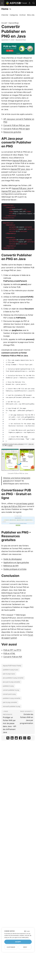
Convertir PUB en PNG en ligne (16, 129)
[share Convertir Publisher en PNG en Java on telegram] (28, 738)
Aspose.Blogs (13, 23)
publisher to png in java (10, 670)
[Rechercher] (33, 3)
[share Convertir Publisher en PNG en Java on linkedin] (12, 738)
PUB (13, 61)
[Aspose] (13, 3)
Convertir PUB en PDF (12, 657)
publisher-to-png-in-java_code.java (13, 444)
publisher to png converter (11, 698)
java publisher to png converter (13, 678)
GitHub (10, 445)
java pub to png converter (11, 682)
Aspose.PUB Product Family (12, 665)
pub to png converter (10, 702)
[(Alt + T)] (10, 9)
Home (4, 8)
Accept (18, 942)
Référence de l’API (10, 566)
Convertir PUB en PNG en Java (16, 125)
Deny (25, 947)
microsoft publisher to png (11, 706)
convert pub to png (9, 694)
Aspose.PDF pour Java (20, 169)
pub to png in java (9, 674)
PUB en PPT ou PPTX (12, 650)
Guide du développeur (12, 559)
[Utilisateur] (30, 3)
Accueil (4, 23)
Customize (11, 947)
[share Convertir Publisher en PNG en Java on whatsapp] (24, 738)
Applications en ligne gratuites (16, 562)
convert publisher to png (11, 690)
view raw (31, 444)
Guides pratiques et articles (14, 569)
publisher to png (8, 686)
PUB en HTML (9, 653)
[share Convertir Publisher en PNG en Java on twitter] (7, 738)
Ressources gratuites (12, 132)
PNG (27, 61)
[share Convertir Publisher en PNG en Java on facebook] (20, 738)
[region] (18, 400)
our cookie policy (23, 937)
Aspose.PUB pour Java (22, 160)
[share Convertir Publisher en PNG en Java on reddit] (16, 738)
